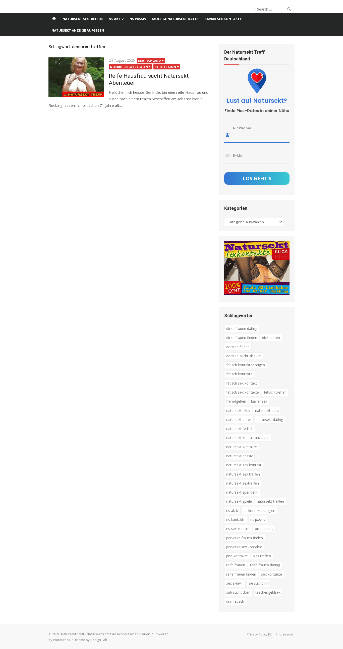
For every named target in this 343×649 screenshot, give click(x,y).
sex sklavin (235, 583)
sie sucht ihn (259, 583)
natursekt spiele (239, 501)
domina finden (238, 346)
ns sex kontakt (238, 528)
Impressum (284, 634)
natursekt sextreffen (242, 483)
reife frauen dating (265, 565)
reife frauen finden (241, 574)
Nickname (242, 128)
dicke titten (271, 337)
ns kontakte (235, 519)
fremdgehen (236, 401)
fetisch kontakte (239, 374)
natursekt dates (239, 419)
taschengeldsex (267, 592)
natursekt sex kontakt (243, 464)
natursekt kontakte (241, 446)
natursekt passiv (239, 455)
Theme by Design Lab (91, 639)
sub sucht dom (238, 592)
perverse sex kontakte (244, 546)
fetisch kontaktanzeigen (245, 364)
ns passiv (257, 519)
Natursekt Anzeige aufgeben (77, 30)
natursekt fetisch (239, 428)
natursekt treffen (270, 501)
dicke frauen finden (241, 337)
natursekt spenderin (242, 492)
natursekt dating (270, 419)
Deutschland (149, 60)
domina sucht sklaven (243, 355)
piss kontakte (237, 555)
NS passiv (138, 19)
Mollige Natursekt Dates (175, 19)
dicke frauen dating (241, 328)
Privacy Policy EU (259, 634)
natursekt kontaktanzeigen (247, 437)
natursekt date (267, 410)
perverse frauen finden (244, 537)
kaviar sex (259, 401)
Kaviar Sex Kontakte (223, 19)
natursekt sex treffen (243, 474)
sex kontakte (271, 574)
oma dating (264, 528)
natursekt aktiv (238, 410)
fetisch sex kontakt (241, 383)
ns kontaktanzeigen (259, 510)
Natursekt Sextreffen (83, 19)
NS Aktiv (116, 19)
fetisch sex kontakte (242, 392)
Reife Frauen (165, 67)
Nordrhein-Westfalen (129, 67)
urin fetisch (235, 601)
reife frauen (235, 565)
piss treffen (262, 555)
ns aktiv (232, 510)
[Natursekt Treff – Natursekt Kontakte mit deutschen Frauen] (54, 19)
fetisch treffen (275, 392)
